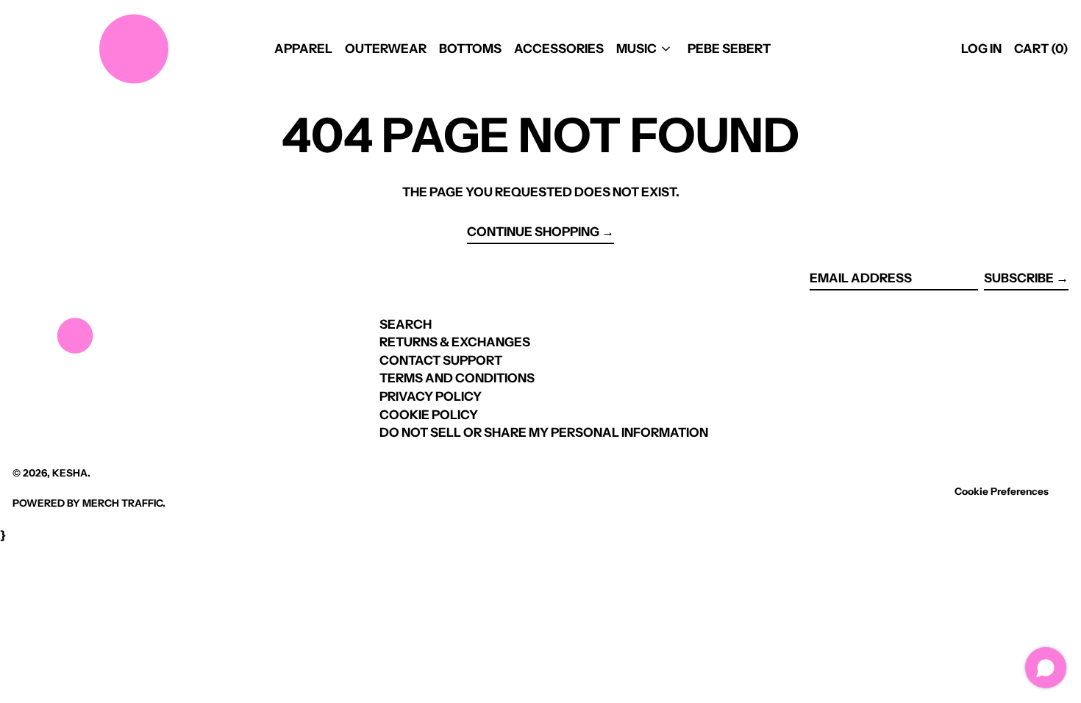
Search (405, 324)
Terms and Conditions (457, 378)
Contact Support (440, 360)
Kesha (70, 473)
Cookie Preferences (1002, 491)
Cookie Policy (428, 414)
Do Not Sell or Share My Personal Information (543, 432)
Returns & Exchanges (454, 342)
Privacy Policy (430, 396)
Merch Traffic (122, 503)
